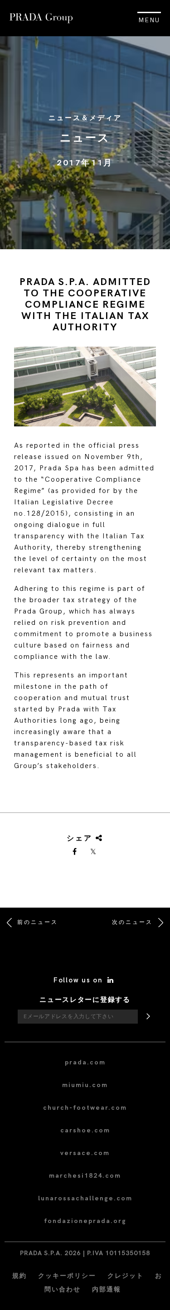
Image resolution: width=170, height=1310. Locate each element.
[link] (75, 852)
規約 (19, 1276)
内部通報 (106, 1289)
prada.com (85, 1062)
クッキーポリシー (67, 1276)
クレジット (125, 1276)
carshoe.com (85, 1130)
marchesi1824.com (85, 1175)
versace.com (85, 1153)
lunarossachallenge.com (85, 1198)
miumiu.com (85, 1085)
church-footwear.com (85, 1108)
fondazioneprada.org (85, 1221)
